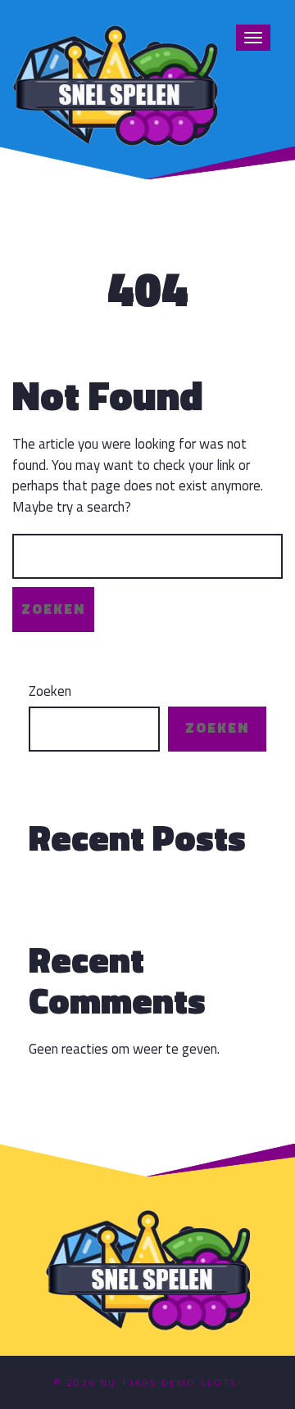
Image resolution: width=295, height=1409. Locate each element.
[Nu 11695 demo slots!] (114, 83)
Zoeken (50, 691)
